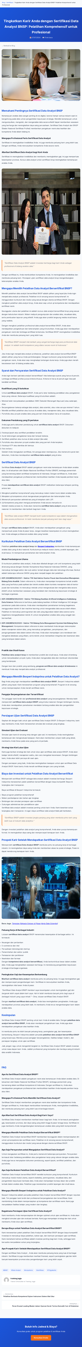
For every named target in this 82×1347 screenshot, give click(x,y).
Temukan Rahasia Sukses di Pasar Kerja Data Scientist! (35, 923)
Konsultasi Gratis (41, 1338)
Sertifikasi (10, 2)
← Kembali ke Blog (8, 46)
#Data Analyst (16, 1270)
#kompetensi (28, 1270)
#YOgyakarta (51, 1270)
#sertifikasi (40, 1270)
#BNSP (5, 1270)
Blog (3, 2)
